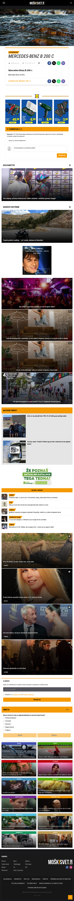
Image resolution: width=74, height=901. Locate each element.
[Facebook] (49, 63)
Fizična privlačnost (10, 718)
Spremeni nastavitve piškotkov (60, 879)
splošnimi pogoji (17, 694)
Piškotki (45, 879)
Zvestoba (8, 721)
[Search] (71, 3)
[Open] (9, 3)
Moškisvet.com (15, 63)
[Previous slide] (7, 110)
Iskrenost (8, 724)
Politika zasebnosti (18, 883)
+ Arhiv (67, 709)
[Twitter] (54, 63)
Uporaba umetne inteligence (37, 887)
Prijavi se (61, 155)
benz (27, 81)
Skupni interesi (9, 727)
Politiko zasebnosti (28, 694)
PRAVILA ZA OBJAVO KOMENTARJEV (17, 140)
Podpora (7, 730)
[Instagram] (70, 867)
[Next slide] (67, 110)
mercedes (22, 81)
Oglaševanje (7, 879)
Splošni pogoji (32, 883)
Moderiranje (36, 879)
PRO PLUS (26, 879)
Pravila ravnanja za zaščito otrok (51, 883)
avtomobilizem (13, 81)
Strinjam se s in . (19, 694)
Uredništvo (17, 879)
